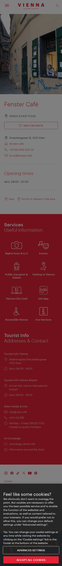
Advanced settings (31, 550)
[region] (31, 525)
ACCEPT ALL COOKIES (31, 559)
